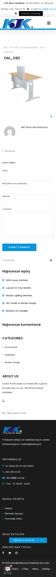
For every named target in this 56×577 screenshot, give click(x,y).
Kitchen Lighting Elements (19, 295)
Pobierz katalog (31, 13)
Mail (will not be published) (14, 183)
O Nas (25, 569)
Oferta (35, 569)
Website (6, 196)
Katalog (46, 569)
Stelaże (8, 508)
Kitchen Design (12, 362)
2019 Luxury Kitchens (17, 280)
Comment (6, 209)
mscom (44, 563)
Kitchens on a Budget (17, 310)
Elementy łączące (14, 513)
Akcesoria (10, 151)
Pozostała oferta (13, 518)
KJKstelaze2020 (30, 47)
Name (5, 171)
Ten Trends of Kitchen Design (21, 303)
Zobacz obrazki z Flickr (16, 413)
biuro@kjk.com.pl (47, 9)
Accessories (11, 347)
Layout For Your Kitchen (18, 287)
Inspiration (10, 354)
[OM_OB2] (50, 116)
